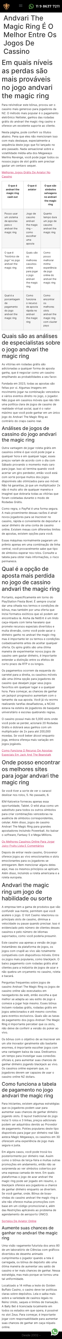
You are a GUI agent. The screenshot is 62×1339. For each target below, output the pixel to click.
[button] (20, 5)
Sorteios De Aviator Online (19, 1221)
